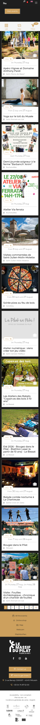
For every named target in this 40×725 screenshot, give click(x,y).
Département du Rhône (16, 707)
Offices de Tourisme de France (34, 707)
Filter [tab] (33, 29)
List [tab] (6, 29)
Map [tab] (19, 29)
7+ (17, 607)
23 (27, 607)
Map (21, 625)
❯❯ (35, 607)
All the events (21, 616)
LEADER (17, 719)
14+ (21, 607)
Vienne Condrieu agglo (18, 715)
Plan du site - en (20, 697)
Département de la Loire (9, 711)
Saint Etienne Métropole (31, 711)
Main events (12, 11)
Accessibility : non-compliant (20, 695)
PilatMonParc (20, 634)
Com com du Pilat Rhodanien (26, 707)
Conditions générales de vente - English (20, 700)
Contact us (21, 669)
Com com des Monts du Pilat (8, 707)
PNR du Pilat (10, 715)
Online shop (21, 620)
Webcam (20, 630)
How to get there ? (22, 676)
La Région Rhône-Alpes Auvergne (20, 711)
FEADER (29, 715)
